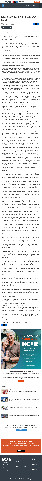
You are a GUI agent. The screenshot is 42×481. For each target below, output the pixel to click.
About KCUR (18, 459)
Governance (34, 464)
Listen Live (17, 461)
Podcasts (17, 466)
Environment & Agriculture (13, 405)
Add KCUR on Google (21, 429)
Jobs (25, 466)
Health (10, 389)
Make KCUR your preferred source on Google (21, 425)
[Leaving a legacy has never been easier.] (21, 349)
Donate (37, 1)
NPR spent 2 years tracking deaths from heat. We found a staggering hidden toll (24, 391)
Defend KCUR (21, 450)
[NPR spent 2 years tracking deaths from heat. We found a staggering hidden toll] (4, 391)
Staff (25, 461)
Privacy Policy (34, 469)
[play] (3, 5)
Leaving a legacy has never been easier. (21, 371)
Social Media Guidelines (34, 459)
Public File (34, 466)
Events (25, 459)
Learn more (21, 381)
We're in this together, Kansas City (21, 441)
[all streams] (40, 5)
